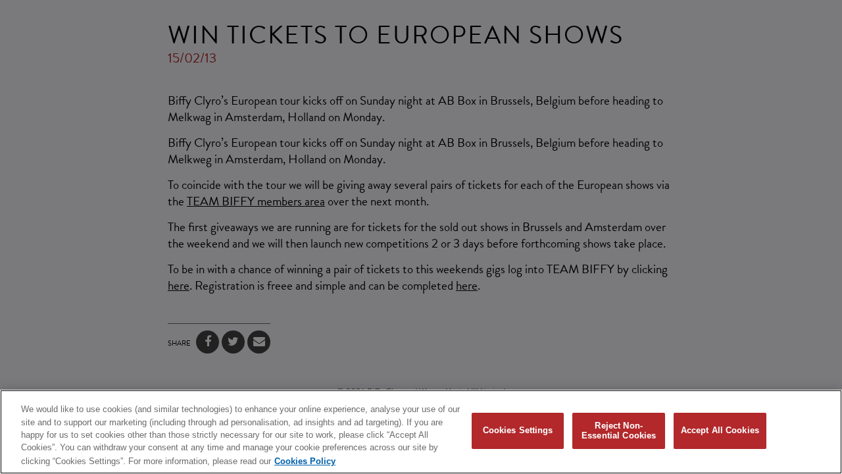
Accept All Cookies (720, 431)
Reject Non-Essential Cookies (619, 431)
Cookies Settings (518, 431)
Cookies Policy (304, 460)
